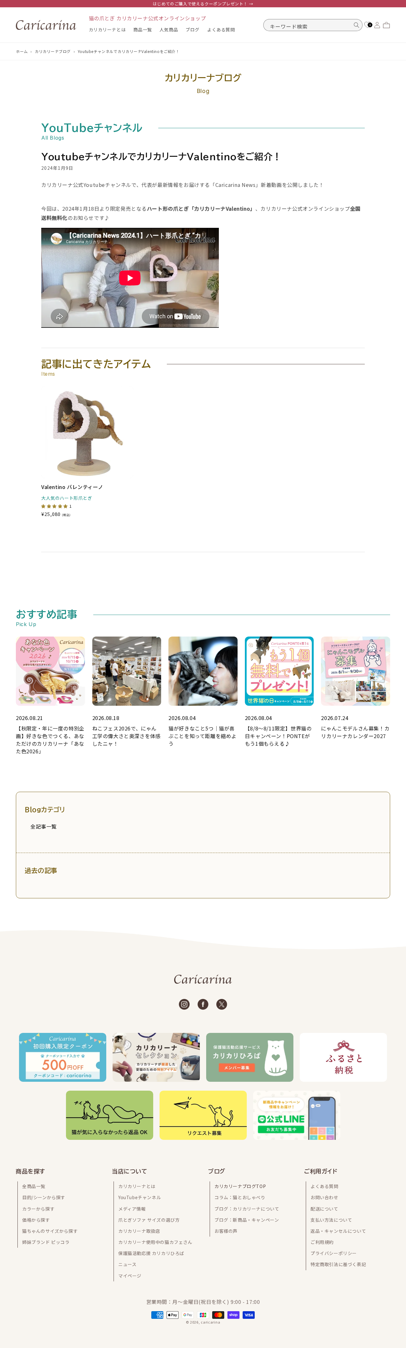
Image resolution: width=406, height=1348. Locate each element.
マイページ (129, 1275)
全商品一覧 (33, 1186)
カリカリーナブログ (53, 51)
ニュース (127, 1264)
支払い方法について (331, 1220)
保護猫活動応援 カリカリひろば (151, 1253)
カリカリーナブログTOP (240, 1186)
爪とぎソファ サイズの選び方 (149, 1220)
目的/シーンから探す (43, 1197)
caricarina (210, 1322)
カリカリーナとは (136, 1186)
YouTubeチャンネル (139, 1197)
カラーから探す (38, 1209)
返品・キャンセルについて (338, 1231)
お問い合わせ (324, 1197)
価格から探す (36, 1220)
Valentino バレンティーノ (72, 487)
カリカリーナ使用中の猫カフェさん (155, 1242)
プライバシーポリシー (334, 1253)
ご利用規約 (322, 1242)
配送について (324, 1209)
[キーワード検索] (356, 25)
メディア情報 (132, 1209)
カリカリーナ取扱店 (139, 1231)
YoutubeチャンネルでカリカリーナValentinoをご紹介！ (129, 51)
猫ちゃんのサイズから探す (50, 1231)
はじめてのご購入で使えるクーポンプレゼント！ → (203, 4)
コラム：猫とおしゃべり (239, 1197)
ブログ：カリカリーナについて (246, 1209)
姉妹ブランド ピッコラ (46, 1242)
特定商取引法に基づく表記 (338, 1264)
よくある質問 (324, 1186)
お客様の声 (226, 1231)
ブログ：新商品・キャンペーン (246, 1220)
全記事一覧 (43, 826)
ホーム (22, 51)
